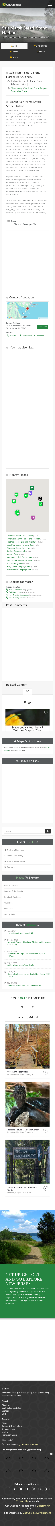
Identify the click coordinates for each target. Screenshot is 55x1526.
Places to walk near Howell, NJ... (20, 933)
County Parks (9, 914)
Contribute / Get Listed (11, 1408)
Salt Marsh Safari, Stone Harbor (23, 536)
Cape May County (20, 91)
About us (5, 1405)
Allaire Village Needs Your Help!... (20, 965)
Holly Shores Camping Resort (22, 567)
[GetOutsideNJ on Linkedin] (47, 1489)
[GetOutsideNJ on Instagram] (40, 1489)
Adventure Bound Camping (21, 548)
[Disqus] (27, 643)
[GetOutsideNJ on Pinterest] (21, 1489)
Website (12, 336)
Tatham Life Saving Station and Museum (26, 539)
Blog (4, 1414)
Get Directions (21, 592)
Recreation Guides (9, 1435)
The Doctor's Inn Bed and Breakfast (25, 542)
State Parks (8, 909)
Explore (32, 842)
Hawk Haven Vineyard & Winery (23, 560)
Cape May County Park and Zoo (23, 545)
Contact (5, 1411)
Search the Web (20, 590)
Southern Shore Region (35, 88)
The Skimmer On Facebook (32, 336)
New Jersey (16, 88)
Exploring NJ (43, 1506)
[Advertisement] (27, 260)
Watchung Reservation (18, 1072)
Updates (31, 924)
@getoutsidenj (34, 1450)
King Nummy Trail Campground (23, 557)
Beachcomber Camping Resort (22, 570)
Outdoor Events (8, 1429)
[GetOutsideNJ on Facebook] (8, 1489)
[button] (32, 488)
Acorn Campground (18, 564)
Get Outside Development (37, 1513)
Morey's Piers (15, 554)
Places (20, 877)
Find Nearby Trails (21, 598)
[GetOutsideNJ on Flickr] (27, 1489)
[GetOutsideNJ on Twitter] (14, 1489)
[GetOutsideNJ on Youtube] (34, 1489)
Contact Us (22, 1501)
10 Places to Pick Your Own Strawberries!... (25, 986)
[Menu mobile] (50, 3)
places (22, 998)
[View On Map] (27, 310)
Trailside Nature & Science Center (23, 1130)
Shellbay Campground (19, 551)
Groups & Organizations (12, 1426)
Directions (43, 327)
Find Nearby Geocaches (25, 595)
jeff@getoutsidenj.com (30, 1444)
